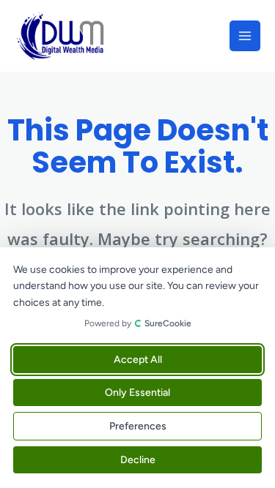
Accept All (138, 359)
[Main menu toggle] (245, 35)
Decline (137, 460)
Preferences (137, 426)
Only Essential (137, 392)
